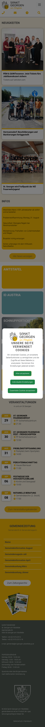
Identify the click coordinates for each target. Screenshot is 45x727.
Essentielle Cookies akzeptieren (22, 390)
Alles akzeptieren (22, 373)
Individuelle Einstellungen (22, 382)
